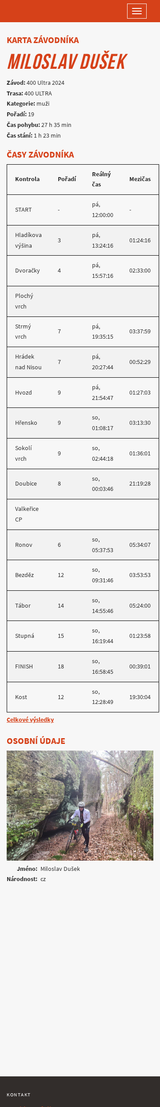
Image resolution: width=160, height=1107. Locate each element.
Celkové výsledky (30, 720)
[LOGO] (35, 11)
